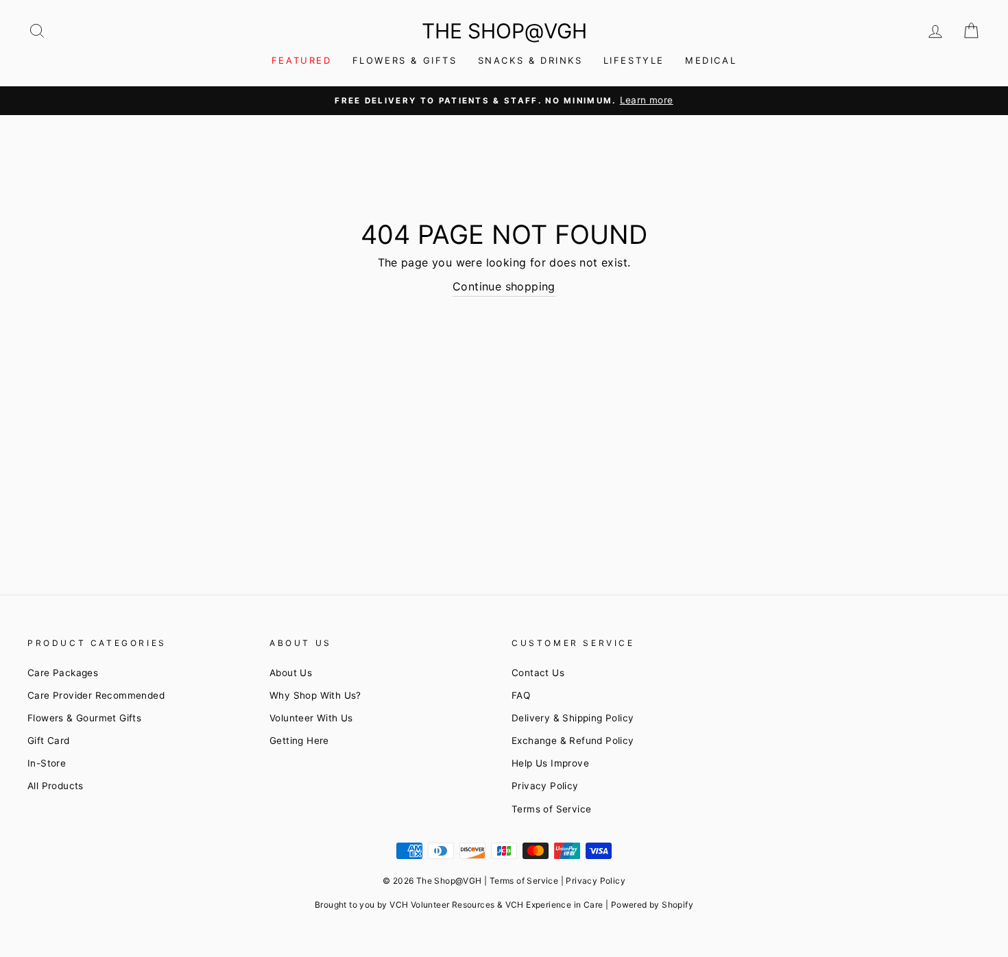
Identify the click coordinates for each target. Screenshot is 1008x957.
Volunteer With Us (311, 717)
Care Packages (62, 672)
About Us (290, 672)
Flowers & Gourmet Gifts (84, 717)
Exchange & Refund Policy (573, 740)
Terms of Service (551, 809)
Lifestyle (633, 60)
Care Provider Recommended (96, 695)
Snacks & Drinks (530, 60)
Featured (302, 60)
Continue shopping (504, 286)
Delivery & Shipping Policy (573, 717)
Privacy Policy (545, 785)
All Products (55, 785)
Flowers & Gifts (404, 60)
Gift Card (48, 740)
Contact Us (538, 672)
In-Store (46, 763)
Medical (710, 60)
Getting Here (299, 740)
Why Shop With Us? (315, 695)
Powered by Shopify (652, 904)
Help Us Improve (550, 763)
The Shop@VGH (504, 31)
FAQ (521, 695)
